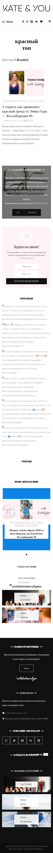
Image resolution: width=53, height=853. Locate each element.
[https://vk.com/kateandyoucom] (30, 740)
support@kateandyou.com (16, 713)
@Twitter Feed (10, 469)
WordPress (38, 849)
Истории (14, 522)
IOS (18, 212)
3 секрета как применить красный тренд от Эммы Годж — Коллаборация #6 (24, 111)
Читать (26, 668)
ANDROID (32, 212)
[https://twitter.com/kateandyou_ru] (14, 740)
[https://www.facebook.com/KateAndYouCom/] (22, 740)
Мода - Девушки (36, 101)
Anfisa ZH (8, 121)
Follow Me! (10, 449)
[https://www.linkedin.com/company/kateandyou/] (39, 740)
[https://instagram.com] (6, 740)
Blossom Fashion (39, 846)
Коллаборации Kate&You (14, 101)
